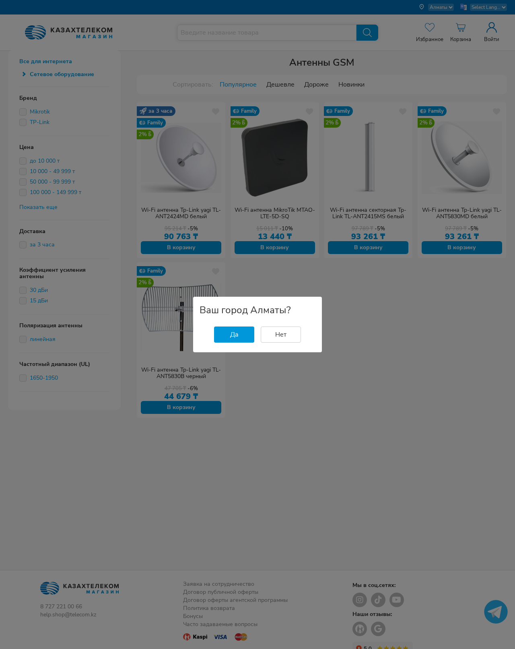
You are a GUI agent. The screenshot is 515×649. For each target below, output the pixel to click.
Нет (280, 334)
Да (234, 334)
